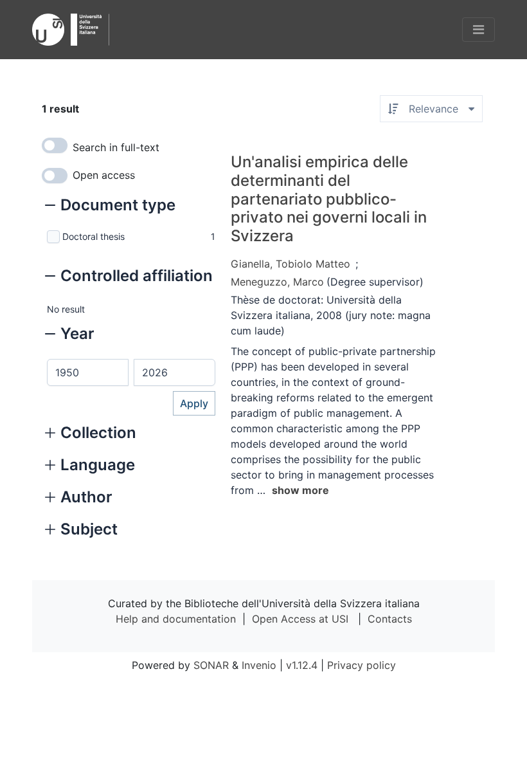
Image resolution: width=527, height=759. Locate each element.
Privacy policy (361, 665)
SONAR (211, 665)
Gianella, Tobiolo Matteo (290, 263)
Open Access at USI (300, 618)
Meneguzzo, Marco (277, 281)
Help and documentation (176, 618)
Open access (104, 175)
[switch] (54, 145)
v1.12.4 (301, 665)
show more (300, 490)
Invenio (259, 665)
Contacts (390, 618)
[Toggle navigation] (478, 29)
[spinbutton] (88, 372)
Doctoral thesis (93, 236)
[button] (110, 206)
